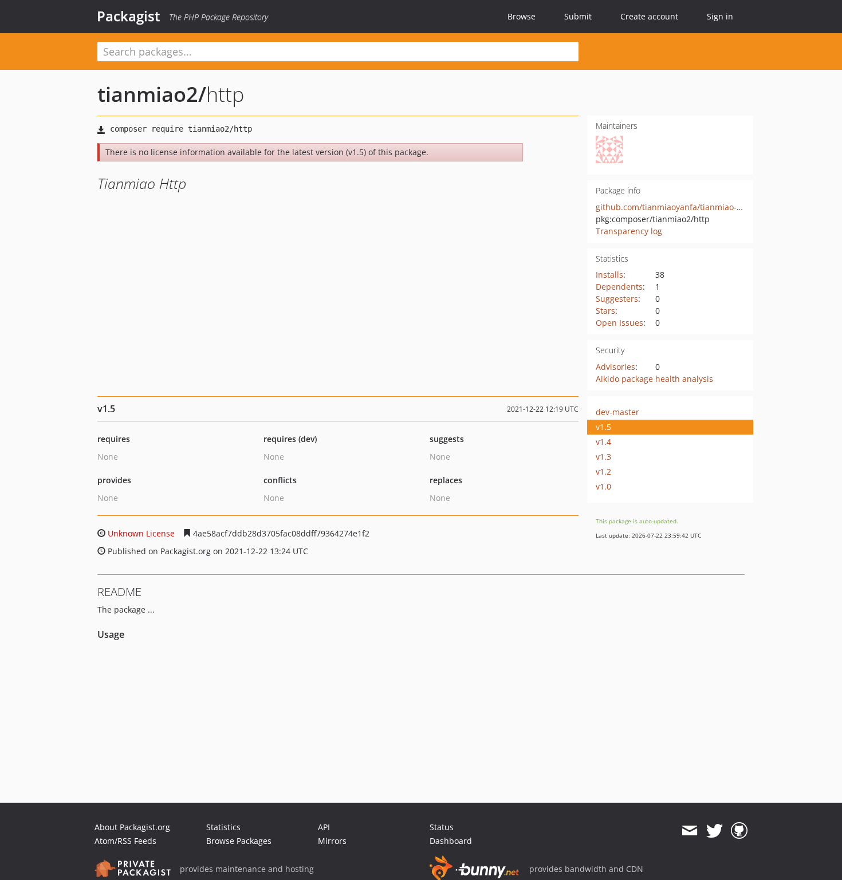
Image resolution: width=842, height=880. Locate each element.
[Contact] (689, 830)
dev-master (617, 412)
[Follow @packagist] (714, 830)
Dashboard (451, 840)
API (324, 827)
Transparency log (629, 231)
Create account (649, 16)
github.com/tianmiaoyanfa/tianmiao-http (674, 207)
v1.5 (603, 426)
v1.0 (603, 486)
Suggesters (617, 298)
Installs (609, 274)
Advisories (615, 366)
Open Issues (619, 322)
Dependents (619, 286)
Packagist (128, 16)
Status (442, 827)
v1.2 (603, 471)
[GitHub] (739, 830)
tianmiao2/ (151, 94)
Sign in (720, 16)
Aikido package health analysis (654, 378)
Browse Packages (239, 840)
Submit (578, 16)
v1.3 (603, 456)
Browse (521, 16)
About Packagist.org (132, 827)
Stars (605, 310)
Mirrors (332, 840)
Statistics (223, 827)
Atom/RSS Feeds (125, 840)
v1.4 (603, 441)
